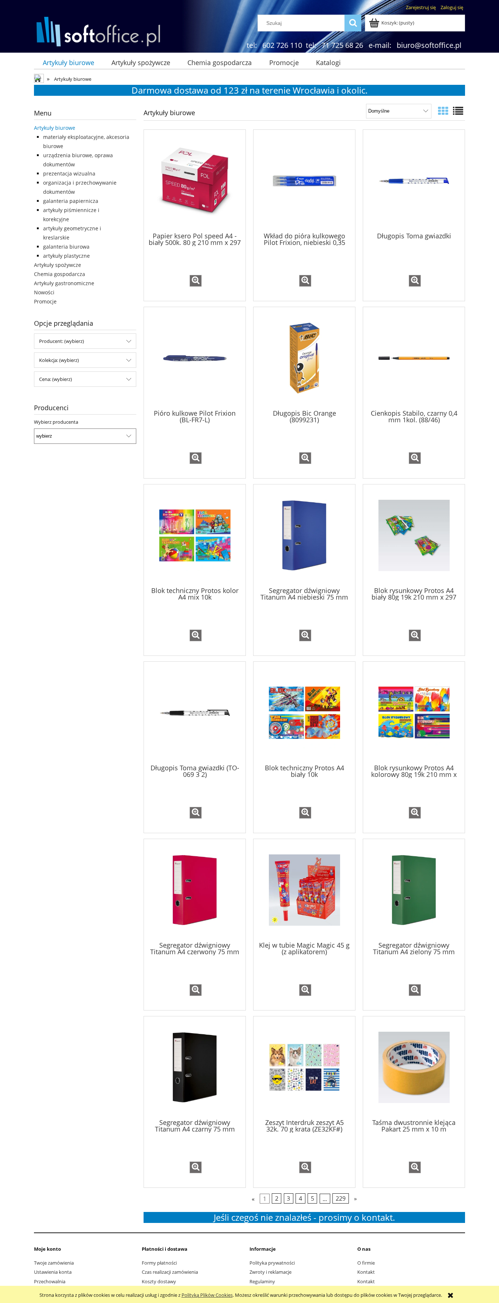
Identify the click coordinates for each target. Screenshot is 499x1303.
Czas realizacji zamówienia (170, 1272)
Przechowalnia (49, 1281)
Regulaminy (262, 1281)
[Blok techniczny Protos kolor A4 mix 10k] (195, 535)
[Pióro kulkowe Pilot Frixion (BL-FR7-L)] (195, 357)
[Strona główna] (98, 30)
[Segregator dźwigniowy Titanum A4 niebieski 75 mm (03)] (304, 535)
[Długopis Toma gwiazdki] (414, 180)
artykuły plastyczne (66, 255)
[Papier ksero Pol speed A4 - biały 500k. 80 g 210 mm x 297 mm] (195, 180)
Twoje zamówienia (54, 1262)
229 (341, 1198)
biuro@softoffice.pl (429, 45)
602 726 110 (282, 45)
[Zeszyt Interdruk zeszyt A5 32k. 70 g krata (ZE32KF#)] (304, 1067)
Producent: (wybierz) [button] (61, 341)
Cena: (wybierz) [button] (55, 379)
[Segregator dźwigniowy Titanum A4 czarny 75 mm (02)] (195, 1067)
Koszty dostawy (159, 1281)
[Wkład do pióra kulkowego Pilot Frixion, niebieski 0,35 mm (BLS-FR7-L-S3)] (304, 180)
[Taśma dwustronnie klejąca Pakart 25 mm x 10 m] (414, 1067)
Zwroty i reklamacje (271, 1272)
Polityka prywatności (272, 1262)
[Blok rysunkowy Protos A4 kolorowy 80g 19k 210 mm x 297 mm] (414, 712)
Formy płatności (159, 1262)
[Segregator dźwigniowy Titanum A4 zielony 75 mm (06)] (414, 889)
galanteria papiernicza (70, 200)
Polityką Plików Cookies (207, 1295)
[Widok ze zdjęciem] (443, 111)
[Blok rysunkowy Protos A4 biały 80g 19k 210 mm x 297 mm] (414, 535)
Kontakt (366, 1272)
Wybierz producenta (56, 421)
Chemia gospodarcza (59, 274)
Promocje (45, 301)
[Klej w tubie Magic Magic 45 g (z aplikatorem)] (304, 889)
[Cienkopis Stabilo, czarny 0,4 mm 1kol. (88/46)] (414, 357)
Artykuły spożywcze (57, 264)
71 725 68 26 (342, 45)
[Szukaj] (352, 23)
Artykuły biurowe (54, 127)
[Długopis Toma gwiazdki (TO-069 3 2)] (195, 712)
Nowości (44, 292)
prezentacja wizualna (69, 173)
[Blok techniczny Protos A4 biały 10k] (304, 712)
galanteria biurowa (66, 246)
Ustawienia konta (53, 1272)
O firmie (366, 1262)
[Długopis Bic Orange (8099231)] (304, 357)
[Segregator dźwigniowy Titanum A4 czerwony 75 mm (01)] (195, 889)
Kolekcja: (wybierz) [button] (59, 360)
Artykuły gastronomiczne (64, 283)
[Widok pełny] (458, 111)
